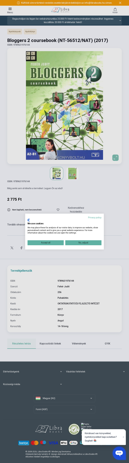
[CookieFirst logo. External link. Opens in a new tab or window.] (29, 220)
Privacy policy (94, 217)
